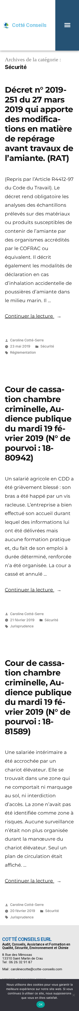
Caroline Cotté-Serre (27, 340)
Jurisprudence (22, 626)
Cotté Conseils (29, 25)
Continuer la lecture (33, 316)
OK (41, 1004)
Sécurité (47, 346)
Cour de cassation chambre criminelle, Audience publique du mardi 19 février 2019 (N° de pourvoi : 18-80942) (38, 423)
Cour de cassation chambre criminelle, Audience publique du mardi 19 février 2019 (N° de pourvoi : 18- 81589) (38, 697)
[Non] (73, 995)
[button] (67, 25)
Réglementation (23, 352)
